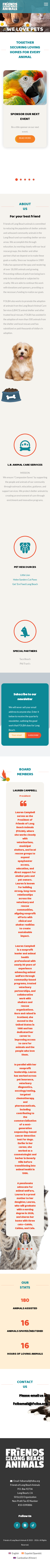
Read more (25, 138)
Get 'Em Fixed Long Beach (25, 584)
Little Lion (25, 575)
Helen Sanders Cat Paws (25, 579)
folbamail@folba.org (30, 1480)
